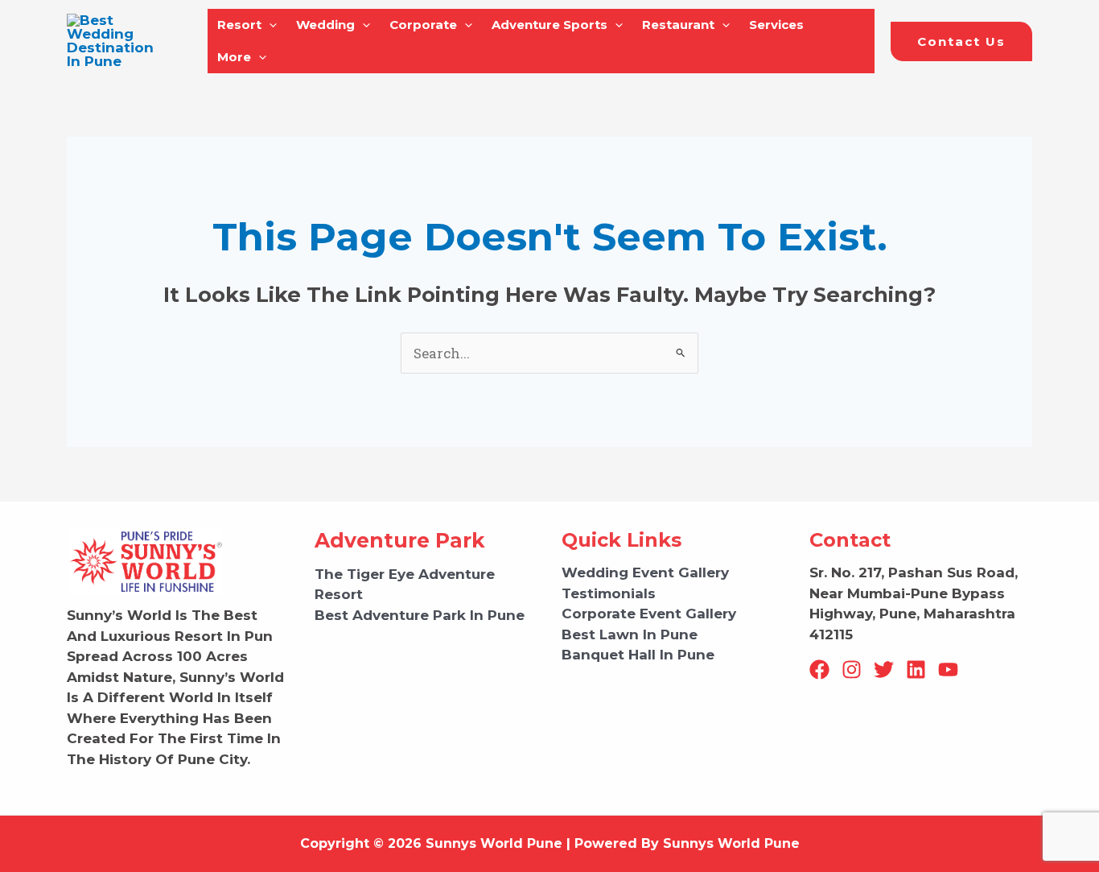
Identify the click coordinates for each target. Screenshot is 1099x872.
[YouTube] (948, 669)
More (234, 56)
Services (776, 24)
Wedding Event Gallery (645, 572)
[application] (269, 25)
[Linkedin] (916, 669)
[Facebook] (819, 669)
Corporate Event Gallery (649, 613)
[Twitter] (884, 669)
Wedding (325, 24)
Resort (239, 24)
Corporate (423, 24)
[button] (961, 41)
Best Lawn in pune (630, 634)
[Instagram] (852, 669)
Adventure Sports (549, 24)
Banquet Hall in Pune (638, 655)
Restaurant (678, 24)
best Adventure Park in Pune (420, 615)
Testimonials (609, 593)
